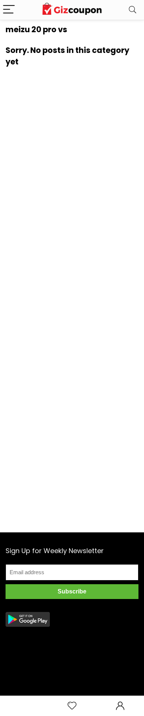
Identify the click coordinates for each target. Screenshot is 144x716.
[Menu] (9, 10)
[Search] (132, 10)
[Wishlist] (72, 705)
